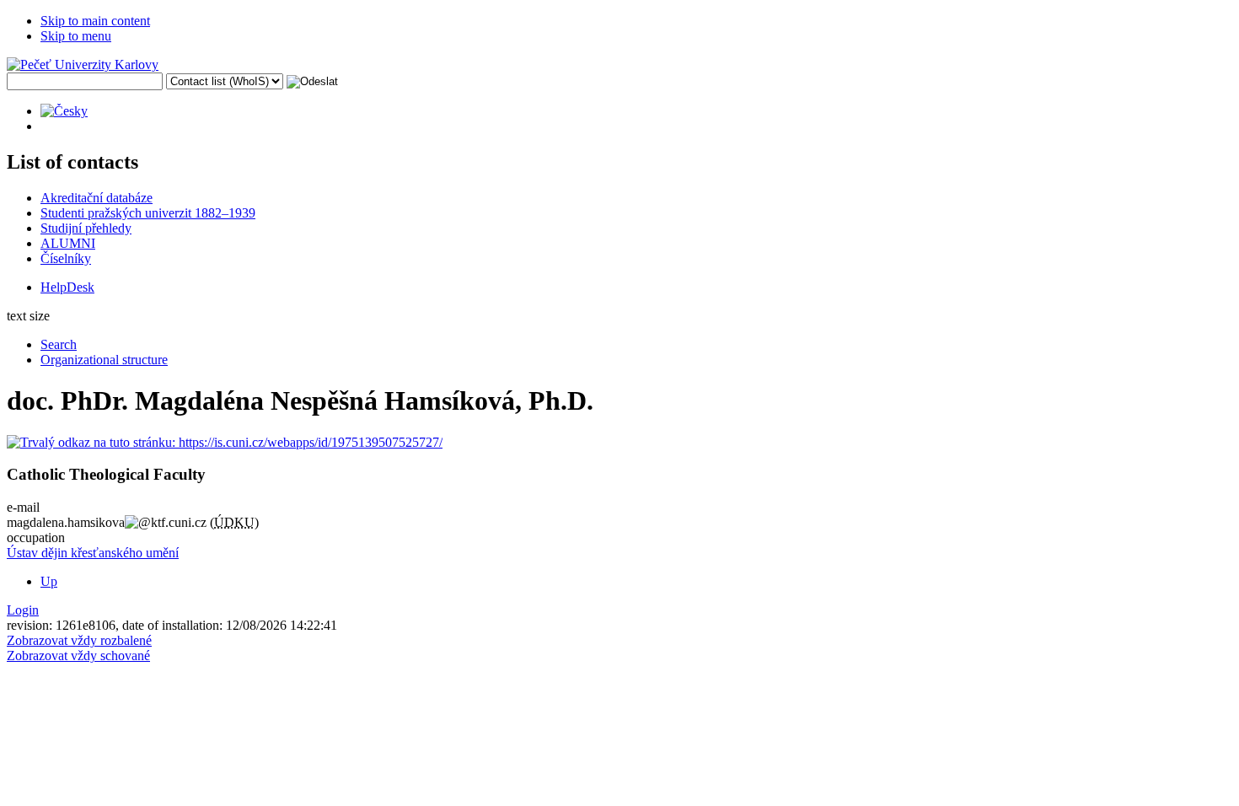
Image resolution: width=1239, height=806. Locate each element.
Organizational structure (104, 359)
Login (23, 610)
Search (58, 344)
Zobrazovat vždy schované (78, 655)
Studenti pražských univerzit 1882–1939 (147, 213)
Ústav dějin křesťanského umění (93, 552)
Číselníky (65, 258)
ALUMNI (67, 243)
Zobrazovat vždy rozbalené (79, 640)
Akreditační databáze (96, 198)
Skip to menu (75, 36)
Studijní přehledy (85, 228)
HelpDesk (67, 287)
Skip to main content (95, 20)
